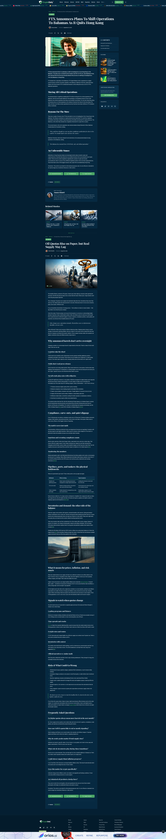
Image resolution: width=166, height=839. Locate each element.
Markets (93, 2)
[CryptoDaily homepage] (46, 2)
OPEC (81, 407)
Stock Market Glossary (119, 831)
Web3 (82, 2)
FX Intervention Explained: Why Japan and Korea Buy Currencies (88, 225)
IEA (60, 407)
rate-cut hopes (84, 582)
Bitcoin (61, 2)
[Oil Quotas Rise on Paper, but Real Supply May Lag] (71, 215)
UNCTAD (66, 499)
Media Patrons (102, 827)
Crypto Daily (72, 705)
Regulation (87, 2)
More (102, 2)
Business (54, 11)
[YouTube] (102, 106)
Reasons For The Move (105, 45)
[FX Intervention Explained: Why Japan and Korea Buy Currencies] (89, 215)
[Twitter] (115, 106)
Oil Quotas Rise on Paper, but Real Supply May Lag (71, 224)
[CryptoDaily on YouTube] (64, 33)
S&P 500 (77, 2)
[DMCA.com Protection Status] (43, 831)
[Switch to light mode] (125, 2)
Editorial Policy (102, 829)
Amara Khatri (59, 192)
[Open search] (112, 2)
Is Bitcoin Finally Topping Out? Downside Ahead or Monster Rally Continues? (111, 62)
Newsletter (119, 2)
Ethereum (66, 2)
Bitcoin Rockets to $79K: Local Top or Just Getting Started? (112, 79)
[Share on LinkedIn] (61, 33)
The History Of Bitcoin (118, 822)
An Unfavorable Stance (105, 48)
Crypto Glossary (117, 829)
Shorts (98, 2)
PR (84, 827)
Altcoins (72, 2)
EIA (53, 527)
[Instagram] (108, 106)
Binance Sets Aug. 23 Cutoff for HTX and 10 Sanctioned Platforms (52, 225)
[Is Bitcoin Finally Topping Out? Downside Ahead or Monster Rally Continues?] (104, 62)
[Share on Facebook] (55, 33)
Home (50, 11)
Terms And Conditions (103, 822)
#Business (57, 182)
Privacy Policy (102, 824)
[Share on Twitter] (58, 33)
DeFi (69, 824)
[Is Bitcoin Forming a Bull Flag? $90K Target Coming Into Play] (104, 71)
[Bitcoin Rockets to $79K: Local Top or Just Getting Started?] (104, 79)
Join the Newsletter (109, 95)
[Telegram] (111, 106)
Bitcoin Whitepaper (118, 824)
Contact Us (101, 831)
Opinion (85, 820)
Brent (49, 625)
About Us (101, 820)
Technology (70, 831)
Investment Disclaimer (118, 827)
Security (85, 824)
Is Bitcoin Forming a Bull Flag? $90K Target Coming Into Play (112, 71)
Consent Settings (117, 820)
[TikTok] (105, 106)
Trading (69, 829)
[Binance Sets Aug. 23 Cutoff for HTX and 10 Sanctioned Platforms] (53, 215)
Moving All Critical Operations (106, 43)
